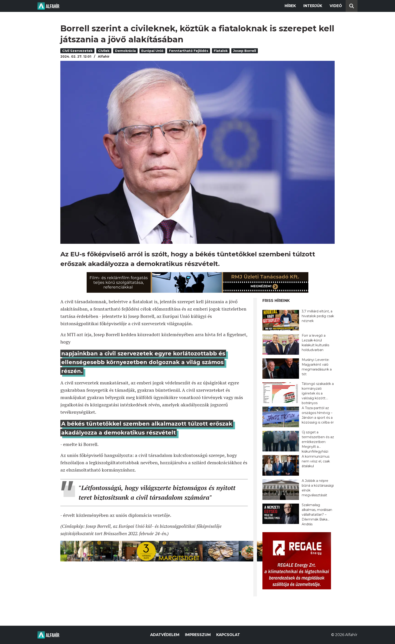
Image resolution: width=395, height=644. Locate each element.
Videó (336, 6)
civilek (103, 51)
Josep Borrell (244, 51)
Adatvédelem (164, 635)
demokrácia (125, 51)
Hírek (290, 6)
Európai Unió (152, 51)
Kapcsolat (228, 635)
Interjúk (312, 6)
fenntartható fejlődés (188, 51)
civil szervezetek (77, 51)
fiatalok (221, 51)
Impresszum (198, 635)
